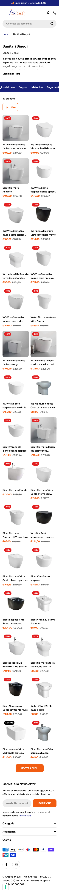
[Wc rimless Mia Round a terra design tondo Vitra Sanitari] (16, 257)
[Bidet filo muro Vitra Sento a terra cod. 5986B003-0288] (44, 473)
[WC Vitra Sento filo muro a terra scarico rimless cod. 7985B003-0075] (16, 214)
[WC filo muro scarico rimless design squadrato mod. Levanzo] (16, 344)
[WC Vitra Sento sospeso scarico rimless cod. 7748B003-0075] (16, 387)
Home (6, 34)
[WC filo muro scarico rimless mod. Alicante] (16, 128)
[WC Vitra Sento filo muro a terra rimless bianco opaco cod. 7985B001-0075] (44, 257)
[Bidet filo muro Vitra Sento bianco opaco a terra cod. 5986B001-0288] (16, 560)
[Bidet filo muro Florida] (16, 473)
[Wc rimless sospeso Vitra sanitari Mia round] (44, 128)
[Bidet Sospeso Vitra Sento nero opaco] (16, 603)
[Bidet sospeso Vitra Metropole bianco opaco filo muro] (16, 732)
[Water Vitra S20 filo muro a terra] (44, 689)
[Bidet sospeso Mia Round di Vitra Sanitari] (16, 646)
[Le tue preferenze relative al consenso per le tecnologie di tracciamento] (5, 887)
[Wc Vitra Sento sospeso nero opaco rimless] (44, 516)
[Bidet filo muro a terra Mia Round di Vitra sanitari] (44, 646)
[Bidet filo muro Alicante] (16, 171)
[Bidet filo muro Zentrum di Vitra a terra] (16, 516)
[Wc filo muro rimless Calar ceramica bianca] (44, 387)
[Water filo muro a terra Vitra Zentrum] (44, 301)
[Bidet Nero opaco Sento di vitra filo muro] (16, 689)
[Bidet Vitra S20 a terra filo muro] (44, 603)
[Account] (48, 13)
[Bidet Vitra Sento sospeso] (44, 560)
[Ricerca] (52, 24)
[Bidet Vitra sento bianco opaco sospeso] (16, 430)
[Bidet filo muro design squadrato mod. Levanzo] (44, 430)
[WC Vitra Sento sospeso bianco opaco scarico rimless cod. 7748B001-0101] (44, 171)
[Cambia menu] (4, 13)
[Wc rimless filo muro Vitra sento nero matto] (44, 214)
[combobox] (29, 24)
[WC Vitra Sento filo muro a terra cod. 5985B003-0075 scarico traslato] (16, 301)
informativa (25, 815)
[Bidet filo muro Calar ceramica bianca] (44, 732)
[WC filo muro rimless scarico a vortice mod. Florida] (44, 344)
